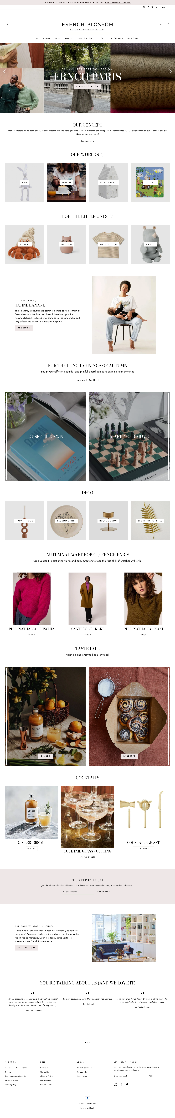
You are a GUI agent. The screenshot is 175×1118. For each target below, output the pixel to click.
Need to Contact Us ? (87, 561)
